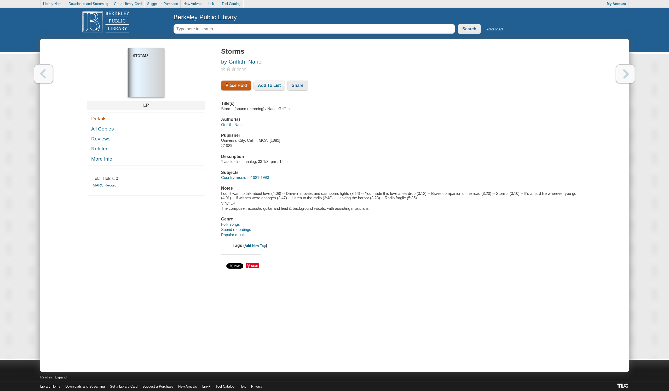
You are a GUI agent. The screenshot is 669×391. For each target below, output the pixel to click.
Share (297, 85)
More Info (101, 159)
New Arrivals (192, 4)
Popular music (233, 235)
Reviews (101, 138)
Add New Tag (255, 246)
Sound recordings (236, 229)
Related (100, 148)
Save (254, 266)
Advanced (494, 29)
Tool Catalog (231, 4)
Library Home (53, 4)
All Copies (102, 129)
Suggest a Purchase (162, 4)
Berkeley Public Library (205, 17)
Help (242, 386)
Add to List (269, 85)
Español (61, 377)
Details (99, 118)
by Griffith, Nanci (242, 62)
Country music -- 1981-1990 (245, 177)
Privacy (257, 386)
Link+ (212, 4)
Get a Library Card (128, 4)
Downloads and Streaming (88, 4)
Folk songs (230, 224)
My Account (616, 4)
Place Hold (236, 85)
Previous (43, 73)
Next (625, 73)
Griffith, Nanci (232, 124)
